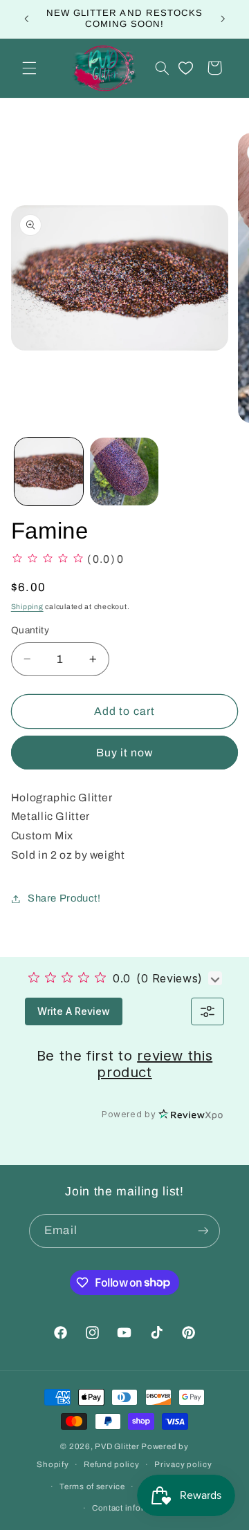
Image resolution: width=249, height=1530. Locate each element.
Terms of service (92, 1486)
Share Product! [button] (64, 898)
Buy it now (125, 752)
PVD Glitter (117, 1446)
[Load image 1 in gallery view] (49, 472)
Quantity (30, 630)
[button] (29, 68)
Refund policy (112, 1464)
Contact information (132, 1508)
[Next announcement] (223, 18)
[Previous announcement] (26, 18)
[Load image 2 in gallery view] (124, 472)
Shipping (27, 606)
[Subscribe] (203, 1231)
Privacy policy (183, 1464)
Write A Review (73, 1011)
